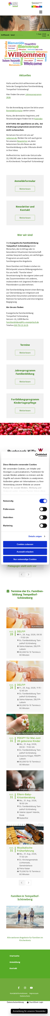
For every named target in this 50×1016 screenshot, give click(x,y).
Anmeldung (15, 962)
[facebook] (18, 987)
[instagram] (25, 987)
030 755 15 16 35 (21, 325)
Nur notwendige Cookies (25, 559)
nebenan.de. (11, 138)
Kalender (38, 118)
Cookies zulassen (25, 544)
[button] (25, 12)
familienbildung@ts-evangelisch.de (22, 322)
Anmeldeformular (14, 110)
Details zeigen (35, 536)
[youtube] (31, 987)
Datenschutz (25, 996)
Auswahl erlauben (25, 552)
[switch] (43, 509)
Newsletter (22, 141)
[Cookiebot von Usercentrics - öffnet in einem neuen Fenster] (35, 455)
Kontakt (13, 968)
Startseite (14, 956)
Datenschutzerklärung (15, 1002)
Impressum (33, 993)
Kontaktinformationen (18, 993)
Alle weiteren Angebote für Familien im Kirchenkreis (25, 939)
